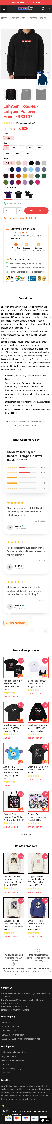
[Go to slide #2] (26, 94)
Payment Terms (9, 1056)
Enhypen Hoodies (37, 18)
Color (5, 158)
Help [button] (47, 1120)
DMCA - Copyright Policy (13, 1035)
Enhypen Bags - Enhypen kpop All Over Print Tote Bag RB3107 (13, 817)
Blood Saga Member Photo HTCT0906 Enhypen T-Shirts (37, 684)
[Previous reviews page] (32, 630)
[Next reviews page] (46, 630)
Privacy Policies (9, 1031)
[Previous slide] (6, 54)
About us (6, 1022)
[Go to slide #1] (11, 94)
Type (5, 133)
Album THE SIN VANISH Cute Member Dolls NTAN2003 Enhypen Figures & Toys (13, 773)
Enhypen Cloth (18, 18)
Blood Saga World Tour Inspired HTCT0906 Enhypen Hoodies (38, 728)
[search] (43, 8)
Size (5, 143)
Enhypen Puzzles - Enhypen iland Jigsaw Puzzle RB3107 (37, 817)
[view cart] (48, 8)
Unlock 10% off (5, 1111)
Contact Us (7, 1064)
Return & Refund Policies (13, 1060)
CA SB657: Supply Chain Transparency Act (21, 1039)
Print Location (9, 187)
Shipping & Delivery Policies (14, 1052)
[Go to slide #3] (41, 94)
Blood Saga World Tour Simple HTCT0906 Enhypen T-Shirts (13, 728)
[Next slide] (46, 54)
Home (4, 18)
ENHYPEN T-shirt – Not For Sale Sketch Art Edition (38, 770)
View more (26, 835)
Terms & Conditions (10, 1026)
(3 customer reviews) (25, 123)
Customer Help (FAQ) (11, 1068)
